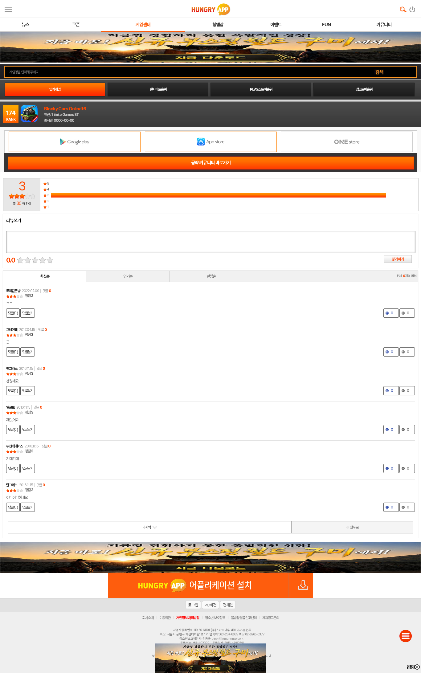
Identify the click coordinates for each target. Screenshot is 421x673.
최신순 (44, 276)
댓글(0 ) (13, 313)
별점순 (211, 276)
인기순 (128, 276)
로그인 (193, 604)
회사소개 (147, 618)
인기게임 (54, 89)
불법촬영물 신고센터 (243, 618)
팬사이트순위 (158, 89)
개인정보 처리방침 (187, 618)
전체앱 (228, 604)
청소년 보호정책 (215, 618)
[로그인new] (412, 8)
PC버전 (210, 604)
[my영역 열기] (8, 8)
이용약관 (164, 618)
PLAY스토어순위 (261, 89)
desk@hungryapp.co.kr (228, 638)
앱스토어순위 (364, 89)
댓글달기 (27, 313)
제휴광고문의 (270, 618)
